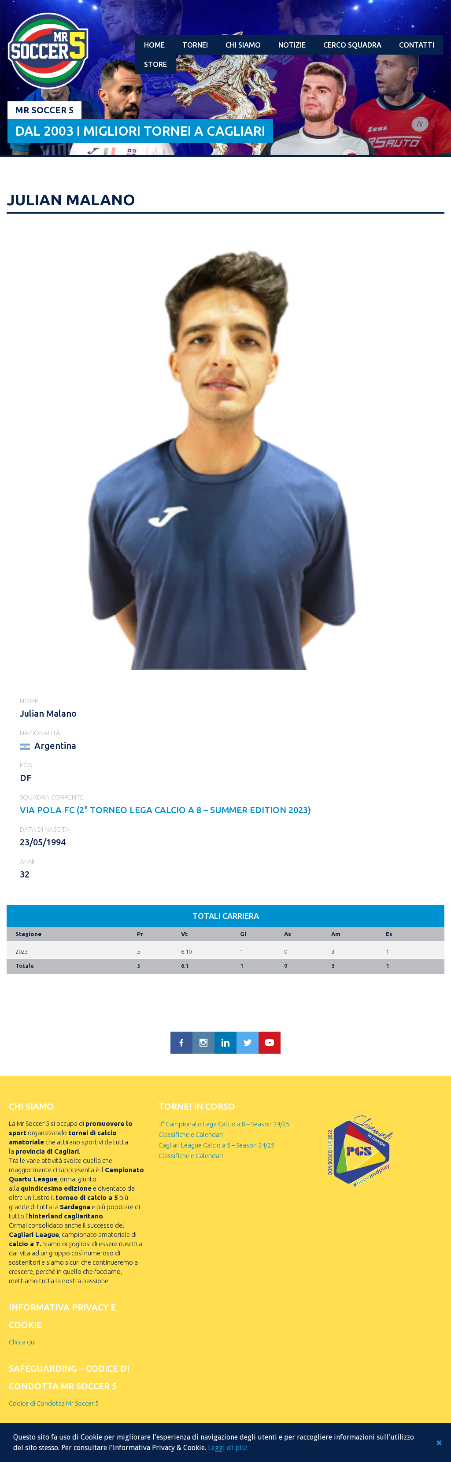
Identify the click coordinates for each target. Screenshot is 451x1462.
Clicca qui (22, 1342)
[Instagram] (203, 1043)
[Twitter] (248, 1043)
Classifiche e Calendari (191, 1134)
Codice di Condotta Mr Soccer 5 (54, 1403)
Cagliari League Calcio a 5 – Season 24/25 (216, 1145)
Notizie (292, 45)
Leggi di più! (228, 1447)
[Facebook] (181, 1043)
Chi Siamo (243, 45)
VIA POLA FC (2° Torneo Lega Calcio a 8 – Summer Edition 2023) (165, 810)
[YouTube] (270, 1043)
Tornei (195, 45)
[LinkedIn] (225, 1043)
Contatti (416, 45)
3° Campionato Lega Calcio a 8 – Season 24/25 (224, 1124)
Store (155, 64)
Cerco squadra (352, 45)
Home (154, 45)
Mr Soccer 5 (44, 110)
